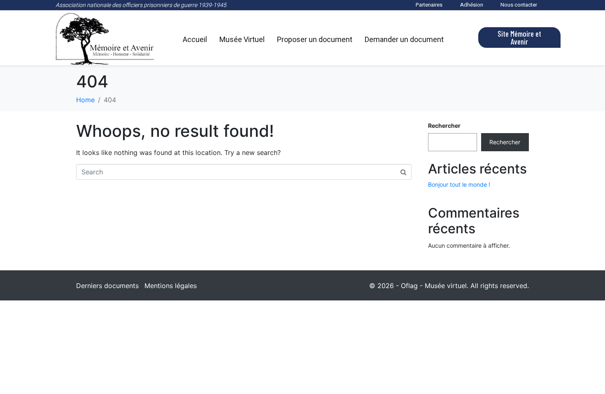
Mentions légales (170, 285)
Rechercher (444, 125)
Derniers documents (107, 285)
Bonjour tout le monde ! (459, 184)
